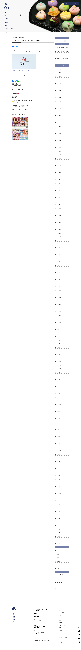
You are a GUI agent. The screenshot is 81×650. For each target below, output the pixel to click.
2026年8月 (59, 69)
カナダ (58, 568)
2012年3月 (59, 539)
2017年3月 (59, 436)
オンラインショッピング (63, 637)
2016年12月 (59, 447)
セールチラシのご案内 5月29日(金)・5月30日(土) (63, 62)
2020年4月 (59, 318)
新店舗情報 (59, 561)
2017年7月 (59, 422)
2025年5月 (59, 115)
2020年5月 (59, 315)
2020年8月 (59, 304)
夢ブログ (60, 635)
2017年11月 (59, 408)
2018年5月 (59, 386)
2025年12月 (59, 90)
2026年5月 (59, 79)
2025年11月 (59, 94)
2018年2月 (59, 397)
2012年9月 (59, 522)
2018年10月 (59, 368)
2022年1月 (59, 247)
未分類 (58, 554)
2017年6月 (59, 425)
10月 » (68, 588)
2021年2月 (59, 283)
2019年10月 (59, 325)
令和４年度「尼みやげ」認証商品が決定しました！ (21, 70)
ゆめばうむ (60, 617)
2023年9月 (59, 183)
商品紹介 (58, 557)
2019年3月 (59, 350)
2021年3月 (59, 279)
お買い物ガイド (9, 32)
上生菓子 (60, 620)
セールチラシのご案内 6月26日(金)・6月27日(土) (63, 58)
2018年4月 (59, 390)
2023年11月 (59, 176)
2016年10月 (59, 454)
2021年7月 (59, 268)
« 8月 (55, 588)
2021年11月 (59, 254)
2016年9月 (59, 457)
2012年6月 (59, 529)
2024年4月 (59, 161)
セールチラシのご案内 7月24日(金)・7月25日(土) (63, 51)
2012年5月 (59, 532)
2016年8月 (59, 461)
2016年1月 (58, 486)
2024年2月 (59, 165)
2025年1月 (59, 129)
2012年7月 (59, 525)
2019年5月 (59, 343)
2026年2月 (59, 87)
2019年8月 (59, 333)
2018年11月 (59, 365)
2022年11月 (59, 211)
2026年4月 (59, 83)
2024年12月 (59, 133)
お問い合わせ (9, 25)
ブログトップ (61, 37)
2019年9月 (59, 329)
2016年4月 (59, 475)
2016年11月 (59, 450)
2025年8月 (59, 104)
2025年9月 (59, 101)
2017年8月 (59, 418)
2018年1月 (58, 400)
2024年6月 (59, 154)
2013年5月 (59, 511)
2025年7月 (59, 108)
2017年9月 (59, 415)
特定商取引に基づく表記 (9, 28)
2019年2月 (59, 354)
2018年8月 (59, 375)
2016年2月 (59, 482)
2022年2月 (59, 243)
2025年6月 (59, 112)
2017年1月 (58, 443)
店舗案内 (9, 19)
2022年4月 (59, 236)
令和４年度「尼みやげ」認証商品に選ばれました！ (27, 41)
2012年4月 (59, 536)
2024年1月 (59, 169)
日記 (57, 550)
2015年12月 (59, 490)
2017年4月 (59, 432)
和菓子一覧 (9, 15)
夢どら (60, 615)
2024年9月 (59, 144)
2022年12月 (59, 208)
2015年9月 (59, 500)
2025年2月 (59, 126)
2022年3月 (59, 240)
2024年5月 (59, 158)
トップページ (9, 12)
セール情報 (58, 564)
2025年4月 (59, 119)
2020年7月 (59, 308)
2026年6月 (59, 76)
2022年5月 (59, 233)
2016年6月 (59, 468)
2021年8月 (59, 265)
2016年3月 (59, 479)
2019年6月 (59, 340)
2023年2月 (59, 201)
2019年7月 (59, 336)
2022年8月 (59, 222)
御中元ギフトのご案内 (61, 54)
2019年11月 (59, 322)
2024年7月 (59, 151)
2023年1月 (59, 204)
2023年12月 (59, 172)
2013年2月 (59, 518)
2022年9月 (59, 218)
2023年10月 (59, 179)
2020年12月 (59, 290)
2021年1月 (58, 286)
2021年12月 (59, 251)
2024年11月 (59, 136)
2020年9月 (59, 301)
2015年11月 (59, 493)
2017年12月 (59, 404)
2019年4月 (59, 347)
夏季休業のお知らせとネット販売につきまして (63, 47)
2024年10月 (59, 140)
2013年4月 (59, 514)
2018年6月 (59, 383)
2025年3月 (59, 122)
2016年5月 (59, 472)
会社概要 (9, 22)
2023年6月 (59, 194)
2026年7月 (59, 72)
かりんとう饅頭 (61, 612)
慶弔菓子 (60, 622)
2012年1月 (58, 543)
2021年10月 (59, 258)
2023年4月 (59, 197)
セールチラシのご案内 (19, 75)
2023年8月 (59, 186)
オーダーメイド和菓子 (62, 625)
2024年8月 (59, 147)
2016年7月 (59, 465)
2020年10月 (59, 297)
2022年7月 (59, 226)
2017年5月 (59, 429)
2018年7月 (59, 379)
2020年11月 (59, 293)
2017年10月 (59, 411)
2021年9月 (59, 261)
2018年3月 (59, 393)
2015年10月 (59, 497)
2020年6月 (59, 311)
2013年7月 (59, 507)
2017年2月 (59, 440)
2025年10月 (59, 97)
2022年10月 (59, 215)
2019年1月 (58, 358)
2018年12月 (59, 361)
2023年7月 (59, 190)
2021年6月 (59, 272)
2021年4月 (59, 276)
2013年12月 (59, 504)
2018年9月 (59, 372)
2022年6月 (59, 229)
